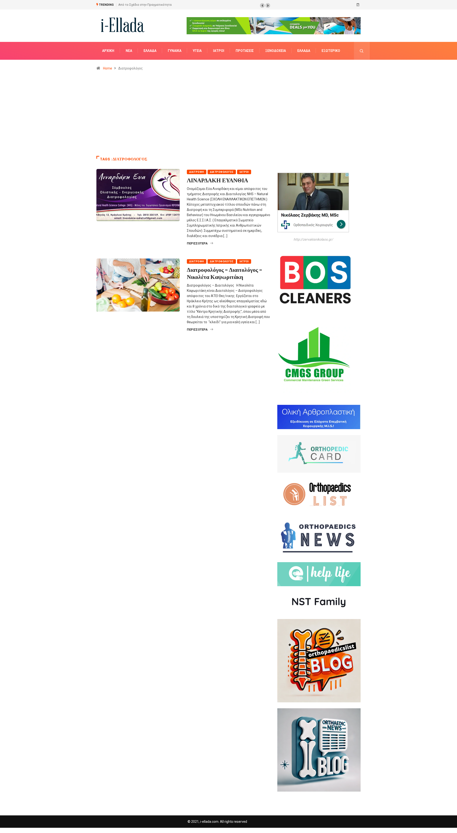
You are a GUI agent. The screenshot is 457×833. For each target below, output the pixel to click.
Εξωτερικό (331, 51)
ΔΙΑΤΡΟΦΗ (196, 172)
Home (107, 68)
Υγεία (197, 51)
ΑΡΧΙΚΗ (108, 51)
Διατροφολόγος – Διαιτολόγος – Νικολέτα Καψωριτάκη (224, 273)
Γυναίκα (174, 51)
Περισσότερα (197, 243)
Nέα (129, 51)
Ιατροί (218, 51)
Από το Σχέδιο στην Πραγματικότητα (145, 4)
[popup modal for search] (361, 51)
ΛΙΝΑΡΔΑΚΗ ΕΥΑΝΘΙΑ (217, 180)
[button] (262, 5)
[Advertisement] (228, 115)
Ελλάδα (150, 51)
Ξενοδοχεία (275, 51)
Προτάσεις (245, 51)
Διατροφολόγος (222, 172)
